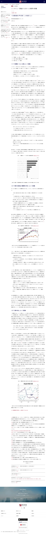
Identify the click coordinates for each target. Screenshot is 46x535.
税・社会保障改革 (6, 4)
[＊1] (33, 25)
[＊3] (13, 40)
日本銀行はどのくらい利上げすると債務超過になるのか (5, 26)
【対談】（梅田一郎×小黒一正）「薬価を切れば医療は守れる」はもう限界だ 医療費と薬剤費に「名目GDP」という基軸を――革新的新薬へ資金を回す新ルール (5, 31)
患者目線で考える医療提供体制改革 (28, 481)
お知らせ (33, 513)
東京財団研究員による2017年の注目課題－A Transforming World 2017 (28, 478)
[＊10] (21, 342)
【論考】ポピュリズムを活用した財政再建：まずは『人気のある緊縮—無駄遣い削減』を (5, 16)
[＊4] (38, 43)
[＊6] (24, 112)
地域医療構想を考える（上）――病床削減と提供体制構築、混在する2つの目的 (28, 471)
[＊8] (43, 221)
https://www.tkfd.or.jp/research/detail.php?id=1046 (20, 430)
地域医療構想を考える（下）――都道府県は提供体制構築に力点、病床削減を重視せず (28, 467)
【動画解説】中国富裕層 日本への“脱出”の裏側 (5, 36)
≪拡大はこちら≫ (36, 155)
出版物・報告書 (18, 513)
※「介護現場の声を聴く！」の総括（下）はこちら (19, 410)
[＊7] (26, 214)
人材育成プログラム (3, 513)
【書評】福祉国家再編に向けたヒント (28, 474)
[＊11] (36, 352)
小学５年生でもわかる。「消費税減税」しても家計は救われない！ (5, 21)
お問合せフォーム (23, 498)
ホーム (1, 4)
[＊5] (37, 80)
